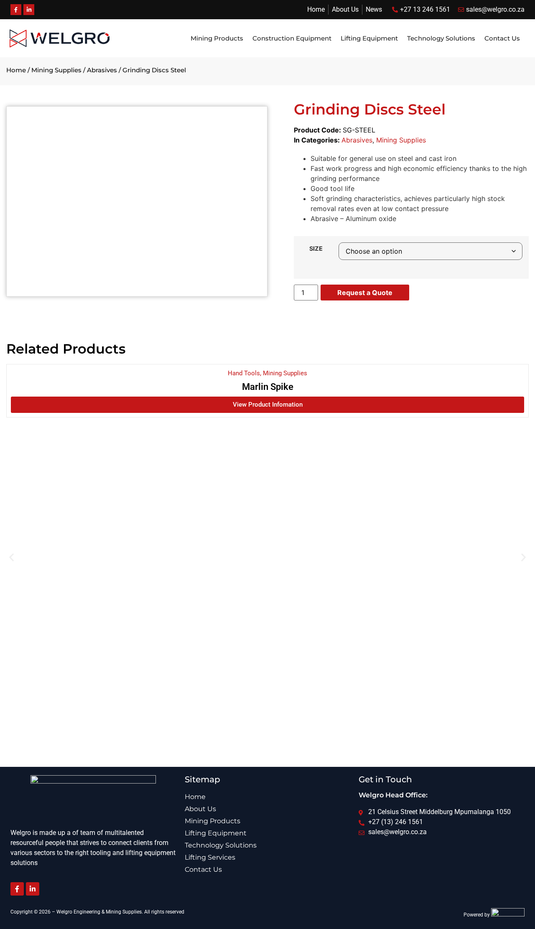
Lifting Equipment (369, 38)
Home (16, 70)
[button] (11, 557)
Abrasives (102, 70)
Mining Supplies (56, 70)
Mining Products (217, 38)
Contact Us (502, 38)
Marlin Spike (267, 387)
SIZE (316, 249)
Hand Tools (244, 373)
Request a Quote (364, 292)
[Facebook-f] (17, 889)
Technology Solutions (441, 38)
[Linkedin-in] (32, 889)
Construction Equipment (291, 38)
